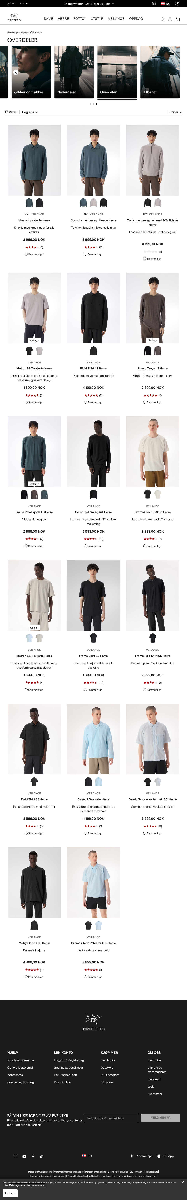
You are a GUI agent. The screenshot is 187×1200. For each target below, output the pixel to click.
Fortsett (10, 1193)
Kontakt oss (15, 1075)
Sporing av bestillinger (68, 1067)
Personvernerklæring (95, 1171)
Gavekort (107, 1067)
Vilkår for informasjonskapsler (69, 1171)
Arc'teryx (12, 32)
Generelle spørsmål (20, 1067)
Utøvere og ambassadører (157, 1069)
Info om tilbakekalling (76, 1176)
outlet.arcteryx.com (127, 1176)
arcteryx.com (109, 1176)
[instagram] (15, 1157)
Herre (24, 32)
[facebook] (33, 1157)
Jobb (151, 1086)
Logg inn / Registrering (69, 1060)
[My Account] (170, 19)
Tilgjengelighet (150, 1171)
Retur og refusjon (65, 1075)
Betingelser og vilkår (118, 1171)
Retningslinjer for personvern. (27, 1185)
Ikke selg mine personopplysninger (47, 1176)
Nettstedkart (95, 1176)
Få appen (107, 1082)
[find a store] (154, 3)
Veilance (35, 32)
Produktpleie (62, 1082)
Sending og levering (20, 1082)
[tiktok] (41, 1156)
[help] (177, 3)
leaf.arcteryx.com (147, 1176)
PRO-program (110, 1075)
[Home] (14, 17)
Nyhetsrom (155, 1094)
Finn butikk (108, 1060)
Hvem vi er (154, 1060)
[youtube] (24, 1157)
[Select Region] (163, 3)
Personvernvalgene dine (40, 1171)
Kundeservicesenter (21, 1060)
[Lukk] (183, 1182)
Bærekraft (154, 1079)
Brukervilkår (136, 1171)
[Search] (163, 19)
